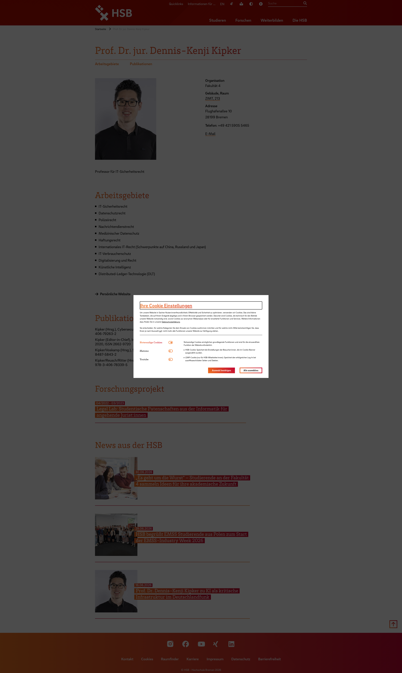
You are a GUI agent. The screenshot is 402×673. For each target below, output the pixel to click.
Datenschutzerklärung (171, 321)
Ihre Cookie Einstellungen (166, 305)
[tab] (154, 342)
